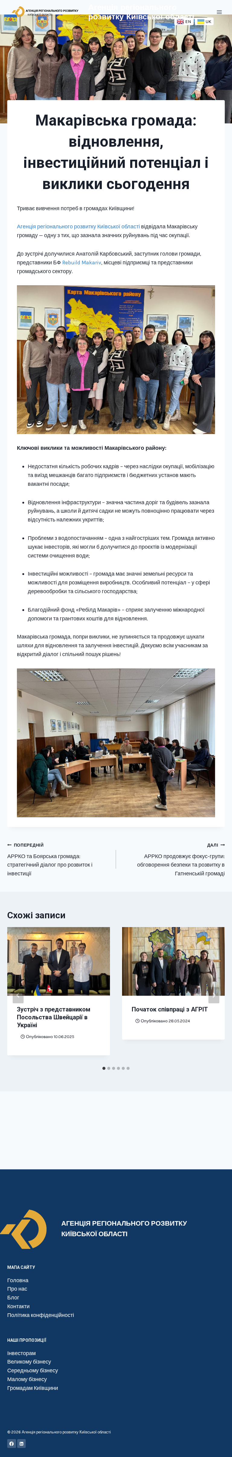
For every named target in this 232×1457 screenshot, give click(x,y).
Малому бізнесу (27, 1379)
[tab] (103, 1068)
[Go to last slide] (18, 995)
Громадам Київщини (32, 1388)
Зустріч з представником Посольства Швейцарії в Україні (53, 1017)
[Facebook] (11, 1443)
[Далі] (213, 995)
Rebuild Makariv (81, 262)
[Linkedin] (21, 1443)
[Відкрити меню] (219, 12)
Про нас (17, 1288)
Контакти (18, 1306)
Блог (13, 1297)
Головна (17, 1280)
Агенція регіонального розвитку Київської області (78, 226)
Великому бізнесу (29, 1361)
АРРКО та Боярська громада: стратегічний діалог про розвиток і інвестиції (49, 860)
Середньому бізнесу (32, 1370)
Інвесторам (21, 1353)
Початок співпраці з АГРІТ (170, 1009)
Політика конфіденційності (40, 1315)
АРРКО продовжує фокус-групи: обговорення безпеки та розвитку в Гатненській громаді (181, 860)
